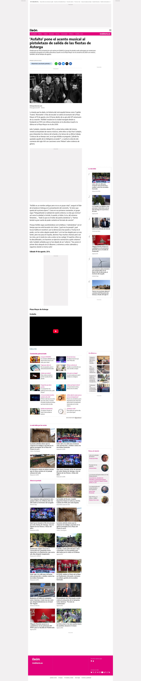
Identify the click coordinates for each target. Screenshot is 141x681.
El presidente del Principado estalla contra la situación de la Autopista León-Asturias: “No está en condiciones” (68, 601)
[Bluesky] (63, 63)
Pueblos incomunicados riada (105, 1)
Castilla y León (79, 34)
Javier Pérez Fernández (92, 492)
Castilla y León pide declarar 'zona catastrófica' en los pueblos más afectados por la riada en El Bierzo (68, 550)
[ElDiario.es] (105, 34)
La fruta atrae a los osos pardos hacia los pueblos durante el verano (69, 625)
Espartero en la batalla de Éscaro (60, 1)
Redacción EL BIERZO (35, 556)
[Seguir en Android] (91, 661)
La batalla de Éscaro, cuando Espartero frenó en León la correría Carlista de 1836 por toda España (68, 501)
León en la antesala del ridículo (101, 229)
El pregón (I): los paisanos (93, 465)
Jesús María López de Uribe (63, 504)
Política (40, 34)
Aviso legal (77, 677)
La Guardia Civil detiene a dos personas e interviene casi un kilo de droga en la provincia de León (100, 208)
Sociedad (51, 34)
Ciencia (57, 34)
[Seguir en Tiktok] (105, 672)
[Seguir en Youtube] (102, 672)
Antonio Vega (33, 504)
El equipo (61, 677)
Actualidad (34, 34)
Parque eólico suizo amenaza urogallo (46, 1)
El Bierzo (71, 34)
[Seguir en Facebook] (95, 672)
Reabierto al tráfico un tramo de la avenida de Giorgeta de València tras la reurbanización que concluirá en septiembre (93, 379)
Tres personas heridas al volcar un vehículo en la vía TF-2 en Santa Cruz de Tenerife (93, 369)
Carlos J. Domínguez (35, 451)
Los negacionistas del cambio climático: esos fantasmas (94, 488)
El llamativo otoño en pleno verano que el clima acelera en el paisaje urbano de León (42, 471)
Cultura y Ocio (33, 349)
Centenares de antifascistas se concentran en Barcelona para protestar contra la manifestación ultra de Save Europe (93, 388)
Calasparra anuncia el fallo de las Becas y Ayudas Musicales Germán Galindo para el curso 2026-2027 (93, 360)
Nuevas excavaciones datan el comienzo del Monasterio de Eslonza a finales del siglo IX (100, 292)
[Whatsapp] (56, 63)
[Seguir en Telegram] (97, 672)
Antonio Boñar (92, 468)
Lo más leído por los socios (38, 425)
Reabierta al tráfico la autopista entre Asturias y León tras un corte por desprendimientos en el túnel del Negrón (41, 601)
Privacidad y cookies (68, 677)
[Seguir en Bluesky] (91, 672)
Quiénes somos (53, 677)
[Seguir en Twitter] (93, 672)
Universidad (64, 34)
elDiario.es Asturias (34, 605)
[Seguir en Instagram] (99, 672)
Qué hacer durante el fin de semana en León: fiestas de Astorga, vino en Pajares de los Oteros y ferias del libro (69, 472)
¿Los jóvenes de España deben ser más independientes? (98, 475)
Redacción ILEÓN (61, 449)
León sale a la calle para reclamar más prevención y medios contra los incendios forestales (69, 445)
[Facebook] (59, 63)
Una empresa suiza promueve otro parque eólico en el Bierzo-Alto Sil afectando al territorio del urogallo (41, 501)
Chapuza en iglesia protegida (86, 1)
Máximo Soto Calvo (94, 500)
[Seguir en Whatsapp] (107, 672)
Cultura (45, 34)
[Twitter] (66, 63)
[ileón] (41, 659)
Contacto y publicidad (86, 677)
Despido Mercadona (96, 1)
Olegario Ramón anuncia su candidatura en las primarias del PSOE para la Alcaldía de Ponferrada (42, 625)
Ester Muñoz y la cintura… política (93, 497)
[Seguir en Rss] (109, 672)
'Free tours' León (77, 1)
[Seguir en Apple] (93, 661)
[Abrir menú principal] (110, 30)
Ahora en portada (35, 480)
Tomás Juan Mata (96, 231)
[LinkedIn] (70, 63)
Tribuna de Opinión (93, 451)
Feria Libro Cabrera (70, 1)
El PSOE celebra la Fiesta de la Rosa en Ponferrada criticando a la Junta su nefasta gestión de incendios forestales (68, 577)
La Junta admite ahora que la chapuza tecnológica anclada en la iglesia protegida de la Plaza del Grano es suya (41, 446)
